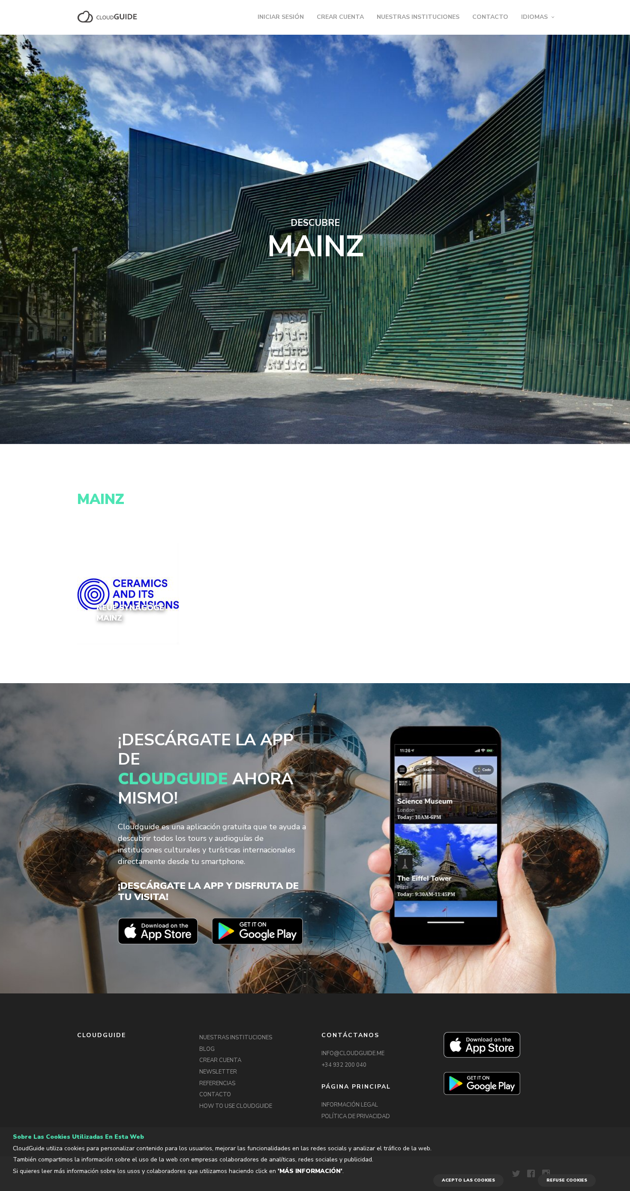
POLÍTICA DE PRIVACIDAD (355, 1116)
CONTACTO (490, 17)
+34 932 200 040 (343, 1065)
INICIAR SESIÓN (281, 17)
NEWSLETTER (218, 1072)
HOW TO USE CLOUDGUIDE (235, 1106)
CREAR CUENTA (340, 17)
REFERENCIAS (217, 1083)
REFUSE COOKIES (566, 1180)
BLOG (207, 1049)
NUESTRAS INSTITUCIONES (418, 17)
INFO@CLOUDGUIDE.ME (352, 1053)
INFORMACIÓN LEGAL (349, 1105)
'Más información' (310, 1171)
